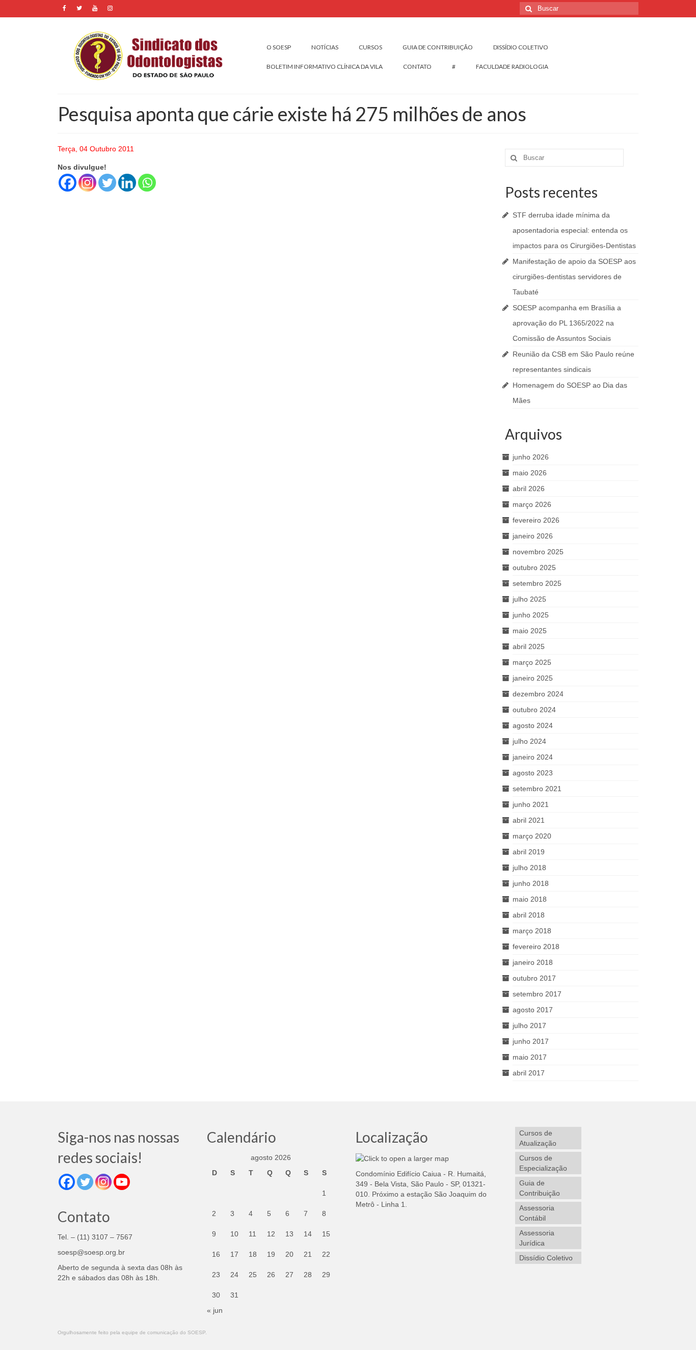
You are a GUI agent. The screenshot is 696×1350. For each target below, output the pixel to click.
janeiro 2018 (533, 962)
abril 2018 (529, 915)
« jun (215, 1310)
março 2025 (532, 662)
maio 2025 (530, 631)
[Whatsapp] (147, 183)
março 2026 (532, 504)
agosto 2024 (533, 725)
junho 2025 (531, 615)
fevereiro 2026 (536, 520)
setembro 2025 (537, 583)
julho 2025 (529, 599)
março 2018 (532, 931)
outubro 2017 (534, 978)
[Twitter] (107, 183)
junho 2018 (531, 883)
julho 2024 (529, 741)
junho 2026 (531, 457)
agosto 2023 (533, 773)
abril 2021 (529, 820)
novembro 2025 (538, 552)
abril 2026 (529, 488)
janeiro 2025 (533, 678)
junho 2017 (531, 1041)
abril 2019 (529, 852)
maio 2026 (530, 473)
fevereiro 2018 (536, 946)
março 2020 (532, 836)
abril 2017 (529, 1073)
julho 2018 (529, 867)
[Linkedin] (127, 183)
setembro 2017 (537, 994)
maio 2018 (530, 899)
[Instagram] (87, 183)
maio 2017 (530, 1057)
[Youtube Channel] (122, 1182)
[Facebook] (67, 183)
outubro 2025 (534, 567)
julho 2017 (529, 1025)
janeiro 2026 (533, 536)
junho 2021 (531, 804)
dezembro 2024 (538, 694)
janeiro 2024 (533, 757)
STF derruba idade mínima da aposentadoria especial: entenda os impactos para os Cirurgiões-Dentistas (574, 230)
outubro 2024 (534, 710)
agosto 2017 (533, 1010)
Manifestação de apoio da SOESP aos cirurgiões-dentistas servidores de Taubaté (574, 276)
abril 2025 (529, 646)
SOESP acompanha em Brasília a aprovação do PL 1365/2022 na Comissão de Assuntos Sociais (567, 323)
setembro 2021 (537, 789)
